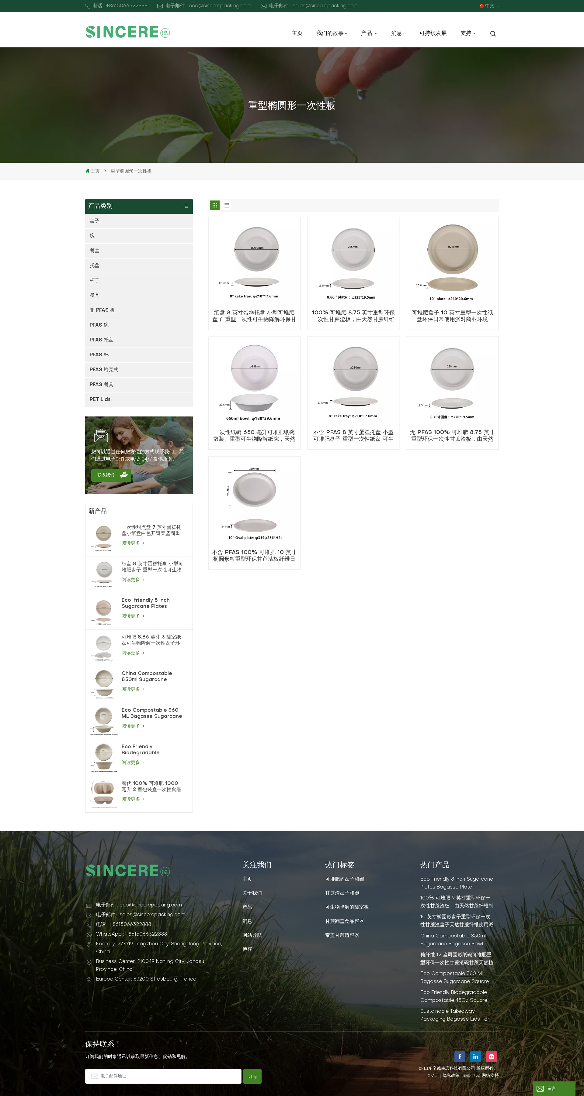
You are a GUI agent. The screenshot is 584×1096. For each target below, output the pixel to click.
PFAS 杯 (99, 355)
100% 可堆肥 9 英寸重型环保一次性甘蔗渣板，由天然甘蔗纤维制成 (456, 902)
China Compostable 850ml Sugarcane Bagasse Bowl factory (150, 677)
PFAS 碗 (99, 325)
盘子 (94, 221)
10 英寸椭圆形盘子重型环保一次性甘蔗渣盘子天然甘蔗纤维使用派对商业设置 (456, 921)
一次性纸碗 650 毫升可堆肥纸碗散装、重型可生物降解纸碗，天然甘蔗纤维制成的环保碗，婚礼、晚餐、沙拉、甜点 (254, 436)
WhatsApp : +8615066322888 (131, 934)
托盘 (94, 265)
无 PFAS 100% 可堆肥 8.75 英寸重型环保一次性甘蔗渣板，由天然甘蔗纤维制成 (452, 436)
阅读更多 (131, 543)
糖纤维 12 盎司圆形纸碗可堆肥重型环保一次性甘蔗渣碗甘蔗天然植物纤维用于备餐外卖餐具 (456, 959)
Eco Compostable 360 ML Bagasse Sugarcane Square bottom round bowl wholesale (152, 714)
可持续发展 (433, 33)
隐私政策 (451, 1076)
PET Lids (100, 399)
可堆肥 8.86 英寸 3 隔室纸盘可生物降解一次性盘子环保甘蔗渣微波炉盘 (151, 640)
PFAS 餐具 (101, 384)
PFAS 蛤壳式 (104, 370)
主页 (297, 33)
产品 (367, 33)
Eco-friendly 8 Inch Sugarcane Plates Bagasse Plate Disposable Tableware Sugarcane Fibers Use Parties (150, 604)
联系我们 (105, 475)
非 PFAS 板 (102, 310)
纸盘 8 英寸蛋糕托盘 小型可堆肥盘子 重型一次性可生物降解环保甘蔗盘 (152, 567)
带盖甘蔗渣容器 (342, 935)
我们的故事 (330, 33)
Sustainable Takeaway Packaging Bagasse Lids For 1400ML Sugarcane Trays (454, 1015)
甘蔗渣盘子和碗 (342, 893)
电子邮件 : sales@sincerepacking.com (313, 6)
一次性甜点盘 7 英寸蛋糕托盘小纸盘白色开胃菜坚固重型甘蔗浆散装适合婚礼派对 (151, 531)
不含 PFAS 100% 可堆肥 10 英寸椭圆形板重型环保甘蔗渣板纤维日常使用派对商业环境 (254, 556)
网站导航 (252, 935)
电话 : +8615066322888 (120, 6)
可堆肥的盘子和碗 (344, 879)
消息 (396, 33)
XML (432, 1076)
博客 (247, 949)
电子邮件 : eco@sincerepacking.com (208, 6)
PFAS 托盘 (101, 340)
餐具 (94, 295)
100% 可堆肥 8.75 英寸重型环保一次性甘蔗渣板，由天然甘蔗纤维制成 (353, 316)
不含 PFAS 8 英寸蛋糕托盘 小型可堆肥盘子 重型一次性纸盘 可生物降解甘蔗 (353, 436)
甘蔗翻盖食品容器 (344, 921)
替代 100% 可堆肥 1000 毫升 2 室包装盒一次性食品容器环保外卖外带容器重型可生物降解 (151, 787)
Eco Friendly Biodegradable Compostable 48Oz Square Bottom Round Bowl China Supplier (150, 750)
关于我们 (252, 893)
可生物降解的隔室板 (347, 907)
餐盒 (94, 250)
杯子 (94, 280)
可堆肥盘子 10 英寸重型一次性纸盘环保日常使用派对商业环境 (452, 316)
